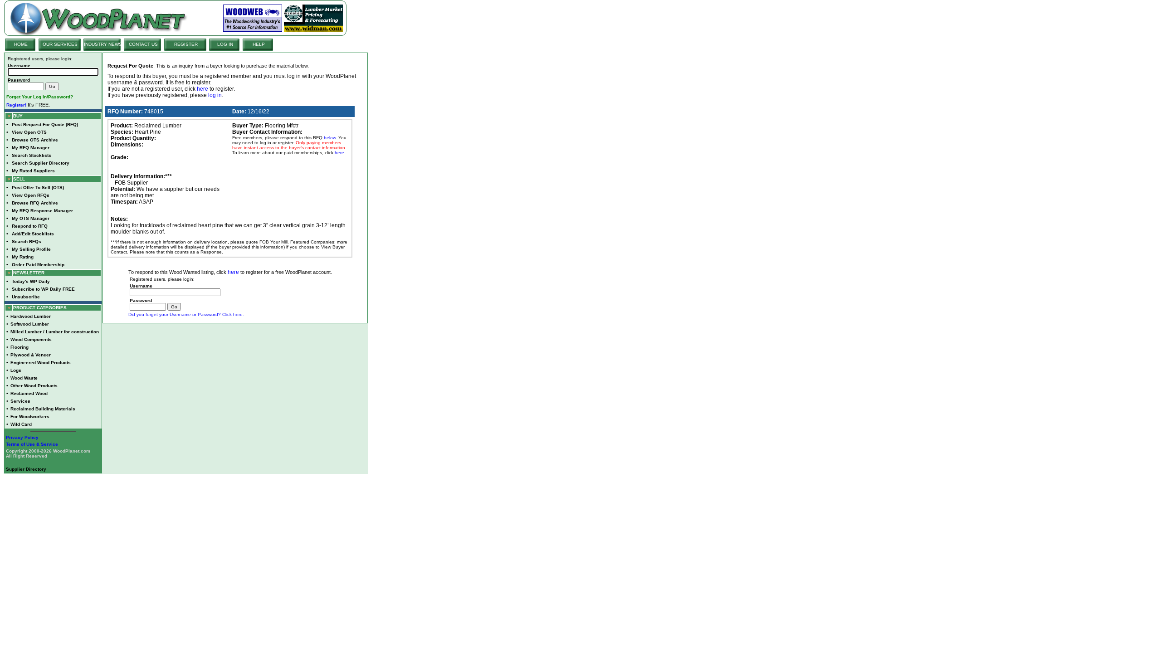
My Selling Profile (31, 249)
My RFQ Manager (30, 147)
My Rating (23, 256)
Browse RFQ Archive (35, 202)
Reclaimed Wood (29, 393)
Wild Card (21, 424)
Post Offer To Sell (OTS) (38, 187)
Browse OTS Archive (35, 139)
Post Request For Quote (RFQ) (45, 124)
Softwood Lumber (29, 324)
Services (20, 401)
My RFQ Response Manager (42, 210)
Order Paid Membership (38, 264)
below (330, 137)
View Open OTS (29, 132)
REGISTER (186, 44)
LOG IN (225, 44)
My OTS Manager (30, 218)
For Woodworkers (29, 416)
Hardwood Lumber (30, 316)
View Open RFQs (30, 195)
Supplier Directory (26, 469)
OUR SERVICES (60, 44)
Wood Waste (24, 377)
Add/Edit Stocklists (33, 233)
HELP (259, 44)
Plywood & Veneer (30, 354)
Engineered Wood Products (40, 362)
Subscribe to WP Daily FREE (43, 289)
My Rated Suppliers (33, 170)
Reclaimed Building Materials (42, 408)
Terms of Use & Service (32, 444)
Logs (15, 370)
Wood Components (31, 339)
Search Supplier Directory (40, 163)
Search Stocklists (31, 155)
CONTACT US (143, 44)
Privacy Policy (22, 437)
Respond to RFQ (30, 226)
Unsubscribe (26, 296)
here (202, 89)
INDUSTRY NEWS (103, 44)
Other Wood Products (34, 385)
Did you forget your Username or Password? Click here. (186, 314)
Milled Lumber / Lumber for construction (54, 331)
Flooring (19, 347)
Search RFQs (26, 241)
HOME (21, 44)
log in (215, 95)
